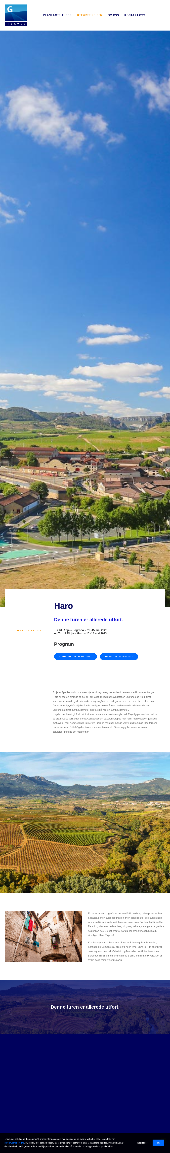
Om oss (113, 15)
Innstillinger (142, 1143)
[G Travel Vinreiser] (16, 15)
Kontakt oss (134, 15)
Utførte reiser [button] (89, 15)
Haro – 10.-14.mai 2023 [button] (119, 656)
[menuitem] (57, 15)
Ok (158, 1143)
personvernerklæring (14, 1143)
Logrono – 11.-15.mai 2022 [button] (75, 656)
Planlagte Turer (57, 15)
